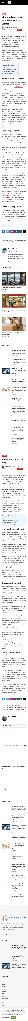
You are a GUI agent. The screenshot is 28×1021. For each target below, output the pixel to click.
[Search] (25, 2)
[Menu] (3, 2)
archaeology (7, 197)
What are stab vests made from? (11, 520)
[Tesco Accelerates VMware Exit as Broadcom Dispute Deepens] (6, 440)
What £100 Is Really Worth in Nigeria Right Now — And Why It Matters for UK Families (19, 361)
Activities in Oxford (6, 225)
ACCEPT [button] (13, 1017)
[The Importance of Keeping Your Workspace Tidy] (14, 757)
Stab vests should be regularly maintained (13, 524)
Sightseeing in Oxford (9, 71)
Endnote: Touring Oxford (9, 73)
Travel (3, 13)
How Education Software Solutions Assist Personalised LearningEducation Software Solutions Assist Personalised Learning (18, 410)
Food (3, 1005)
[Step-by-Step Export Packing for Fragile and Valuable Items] (14, 324)
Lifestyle (4, 455)
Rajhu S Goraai (9, 27)
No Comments (6, 29)
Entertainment (5, 998)
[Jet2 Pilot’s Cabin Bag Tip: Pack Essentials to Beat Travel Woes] (14, 301)
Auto (3, 993)
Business (4, 984)
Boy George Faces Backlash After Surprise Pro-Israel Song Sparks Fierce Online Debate (19, 352)
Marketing (4, 989)
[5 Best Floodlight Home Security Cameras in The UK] (6, 421)
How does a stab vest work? (10, 522)
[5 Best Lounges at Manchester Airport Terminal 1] (14, 279)
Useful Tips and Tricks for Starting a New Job (14, 745)
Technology (4, 991)
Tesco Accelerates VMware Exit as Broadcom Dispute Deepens (18, 440)
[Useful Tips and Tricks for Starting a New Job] (14, 737)
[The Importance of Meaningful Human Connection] (14, 780)
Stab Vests (4, 475)
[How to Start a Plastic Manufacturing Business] (6, 400)
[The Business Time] (14, 2)
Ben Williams (8, 466)
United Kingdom (18, 86)
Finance (3, 986)
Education (4, 996)
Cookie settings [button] (6, 1017)
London (3, 981)
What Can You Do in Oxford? (10, 69)
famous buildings (14, 99)
